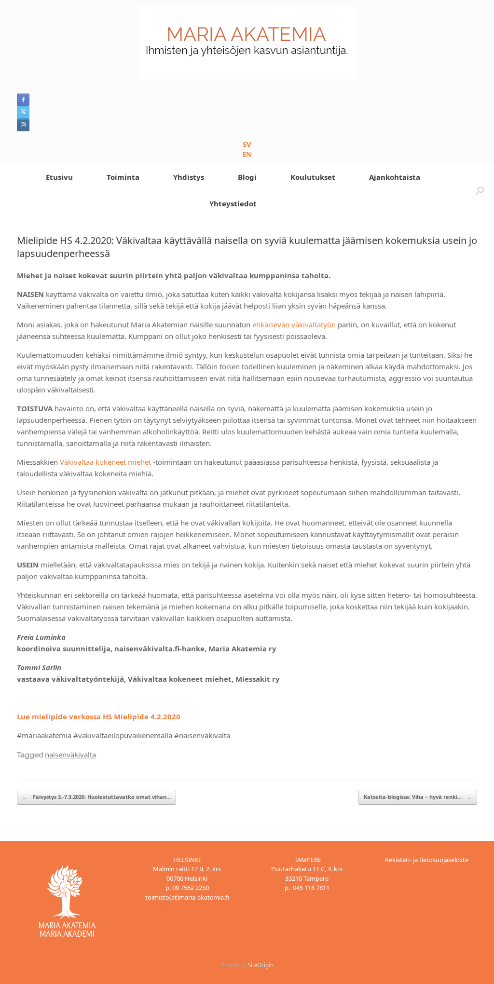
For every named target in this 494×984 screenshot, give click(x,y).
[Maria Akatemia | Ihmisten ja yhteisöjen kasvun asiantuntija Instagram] (23, 125)
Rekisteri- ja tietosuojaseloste (426, 859)
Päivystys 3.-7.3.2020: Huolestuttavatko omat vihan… (96, 796)
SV (247, 144)
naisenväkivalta (70, 754)
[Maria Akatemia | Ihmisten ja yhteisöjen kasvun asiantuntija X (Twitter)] (23, 112)
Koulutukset (312, 177)
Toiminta (123, 177)
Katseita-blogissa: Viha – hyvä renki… (418, 796)
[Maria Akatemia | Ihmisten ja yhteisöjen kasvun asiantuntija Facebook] (23, 100)
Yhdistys (188, 177)
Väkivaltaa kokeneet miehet (105, 462)
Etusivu (59, 177)
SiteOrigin (261, 965)
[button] (480, 190)
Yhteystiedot (233, 203)
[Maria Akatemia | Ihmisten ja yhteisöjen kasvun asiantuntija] (247, 42)
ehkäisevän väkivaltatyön (294, 324)
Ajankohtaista (394, 177)
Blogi (247, 177)
